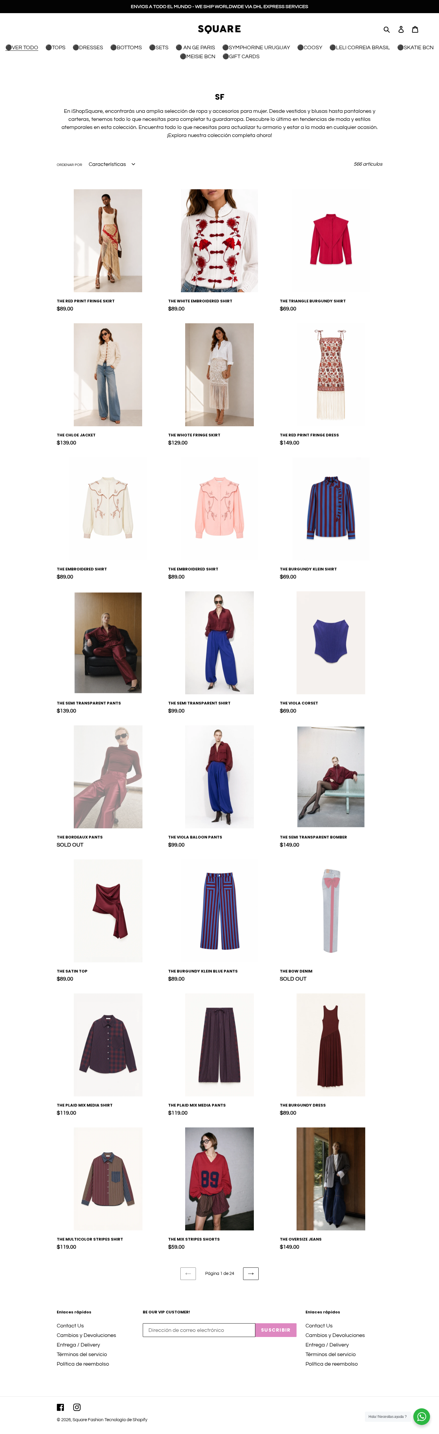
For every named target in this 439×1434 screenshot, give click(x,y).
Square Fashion (88, 1420)
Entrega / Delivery (78, 1345)
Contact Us (70, 1326)
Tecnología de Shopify (126, 1420)
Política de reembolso (83, 1364)
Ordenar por (69, 165)
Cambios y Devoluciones (86, 1335)
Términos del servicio (82, 1354)
